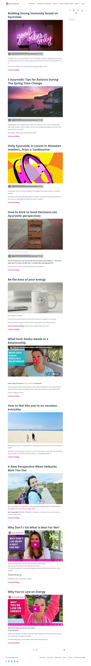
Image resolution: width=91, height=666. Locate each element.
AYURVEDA (32, 3)
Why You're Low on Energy (26, 592)
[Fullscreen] (61, 560)
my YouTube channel (29, 563)
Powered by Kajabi (79, 657)
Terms (64, 657)
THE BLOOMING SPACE (66, 3)
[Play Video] (9, 560)
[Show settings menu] (58, 560)
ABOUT (77, 3)
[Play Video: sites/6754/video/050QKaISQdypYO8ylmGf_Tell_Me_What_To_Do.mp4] (35, 544)
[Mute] (55, 560)
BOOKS (55, 3)
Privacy (70, 657)
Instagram (57, 657)
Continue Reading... (14, 70)
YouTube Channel (18, 628)
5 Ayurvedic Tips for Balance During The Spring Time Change (33, 81)
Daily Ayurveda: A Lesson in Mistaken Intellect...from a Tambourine (34, 147)
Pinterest (42, 657)
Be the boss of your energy (27, 279)
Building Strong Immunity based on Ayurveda (33, 15)
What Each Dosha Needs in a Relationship (28, 341)
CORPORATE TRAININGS (44, 3)
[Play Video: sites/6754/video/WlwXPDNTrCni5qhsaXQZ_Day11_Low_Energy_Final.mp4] (35, 609)
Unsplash (25, 252)
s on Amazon (31, 566)
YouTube (50, 657)
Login (83, 3)
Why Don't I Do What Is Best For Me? (33, 527)
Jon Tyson (17, 252)
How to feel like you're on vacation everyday (32, 407)
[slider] (34, 560)
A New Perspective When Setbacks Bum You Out (32, 468)
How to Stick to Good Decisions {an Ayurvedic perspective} (32, 214)
